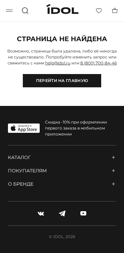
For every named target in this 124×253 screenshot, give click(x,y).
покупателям (27, 171)
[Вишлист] (98, 10)
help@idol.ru (57, 62)
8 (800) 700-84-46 (98, 62)
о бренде (20, 184)
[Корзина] (114, 10)
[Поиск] (25, 10)
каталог (19, 157)
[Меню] (9, 10)
